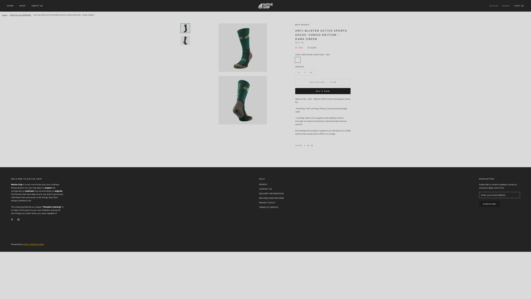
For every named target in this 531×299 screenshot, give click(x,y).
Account (493, 6)
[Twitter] (308, 145)
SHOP (22, 6)
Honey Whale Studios (33, 244)
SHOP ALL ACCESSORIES (20, 15)
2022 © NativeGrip (21, 241)
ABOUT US (37, 6)
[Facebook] (305, 145)
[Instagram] (18, 219)
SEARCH (263, 184)
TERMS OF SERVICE (268, 207)
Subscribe (489, 204)
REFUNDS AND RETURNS (271, 198)
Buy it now (323, 91)
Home (4, 15)
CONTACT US (265, 189)
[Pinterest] (312, 145)
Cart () (519, 6)
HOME (10, 6)
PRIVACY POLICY (267, 202)
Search (506, 6)
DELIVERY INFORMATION (271, 193)
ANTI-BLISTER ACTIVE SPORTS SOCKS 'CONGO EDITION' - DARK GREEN (64, 15)
